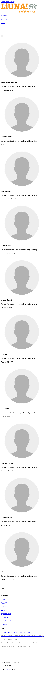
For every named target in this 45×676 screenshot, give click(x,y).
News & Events (6, 621)
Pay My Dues (5, 617)
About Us (4, 603)
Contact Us (4, 624)
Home (3, 599)
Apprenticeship (6, 614)
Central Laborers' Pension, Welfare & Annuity (16, 632)
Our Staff (4, 606)
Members (4, 610)
